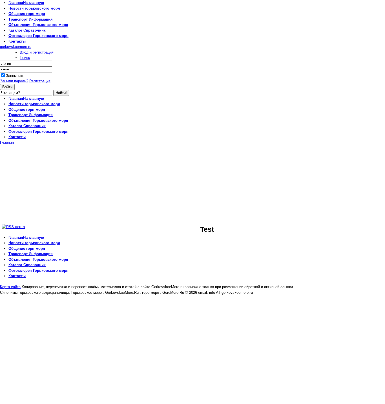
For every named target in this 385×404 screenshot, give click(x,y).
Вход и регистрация (37, 52)
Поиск (25, 58)
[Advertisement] (47, 184)
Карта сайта (10, 287)
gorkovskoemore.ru (15, 47)
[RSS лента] (13, 227)
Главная (7, 142)
